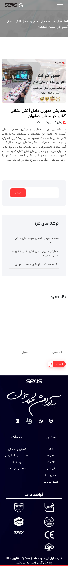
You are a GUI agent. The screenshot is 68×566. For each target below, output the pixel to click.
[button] (63, 63)
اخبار (59, 21)
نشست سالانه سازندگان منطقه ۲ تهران (37, 264)
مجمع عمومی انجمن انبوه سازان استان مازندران (37, 240)
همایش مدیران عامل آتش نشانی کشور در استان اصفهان (35, 253)
